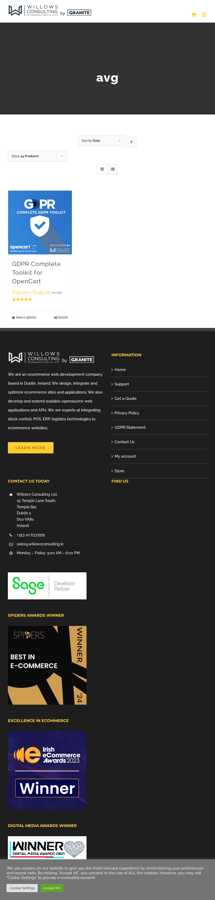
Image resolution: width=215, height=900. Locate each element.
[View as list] (113, 169)
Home (120, 369)
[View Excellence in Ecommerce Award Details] (47, 735)
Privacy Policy (127, 413)
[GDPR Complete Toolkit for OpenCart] (40, 222)
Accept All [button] (52, 888)
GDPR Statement (130, 427)
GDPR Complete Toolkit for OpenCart (36, 272)
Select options (26, 317)
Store (119, 471)
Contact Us (125, 441)
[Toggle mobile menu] (204, 14)
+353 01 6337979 (31, 535)
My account (125, 456)
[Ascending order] (131, 142)
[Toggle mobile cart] (193, 14)
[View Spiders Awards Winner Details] (47, 630)
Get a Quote (126, 398)
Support (122, 384)
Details (63, 317)
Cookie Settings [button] (22, 888)
